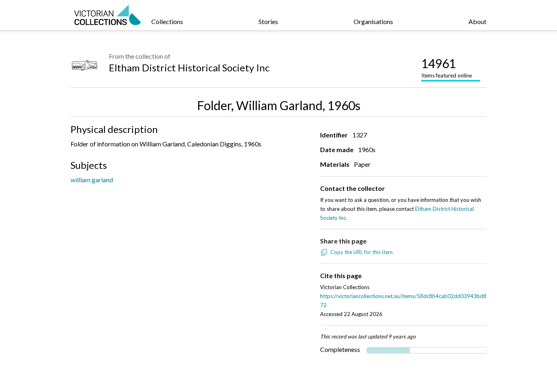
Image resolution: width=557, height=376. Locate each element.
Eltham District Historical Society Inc (189, 67)
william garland (92, 180)
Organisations (373, 21)
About (477, 21)
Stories (268, 21)
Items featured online (446, 67)
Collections (167, 21)
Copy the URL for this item (361, 252)
